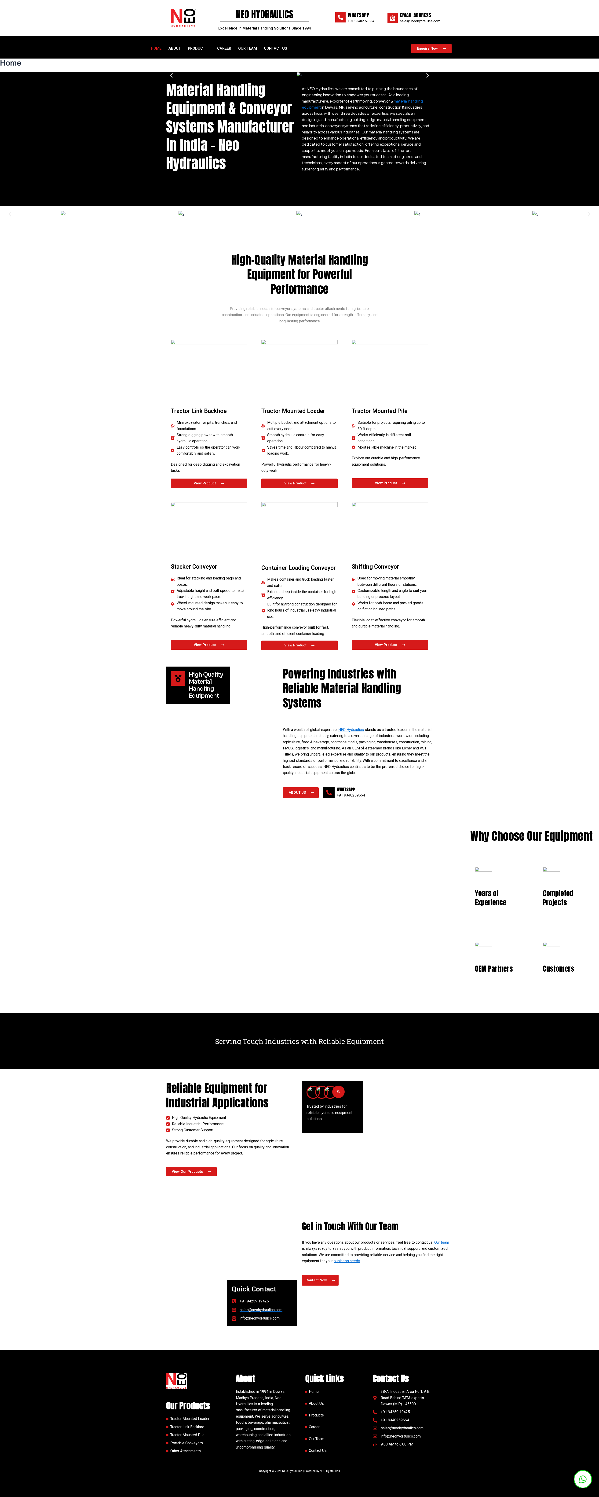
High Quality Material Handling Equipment (206, 685)
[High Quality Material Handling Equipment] (178, 678)
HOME (156, 48)
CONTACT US (275, 48)
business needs (347, 1261)
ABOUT (174, 48)
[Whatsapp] (340, 17)
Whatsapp (358, 15)
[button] (199, 48)
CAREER (224, 48)
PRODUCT (196, 48)
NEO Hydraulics (351, 729)
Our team (441, 1242)
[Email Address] (392, 18)
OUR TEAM (247, 48)
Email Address (415, 15)
